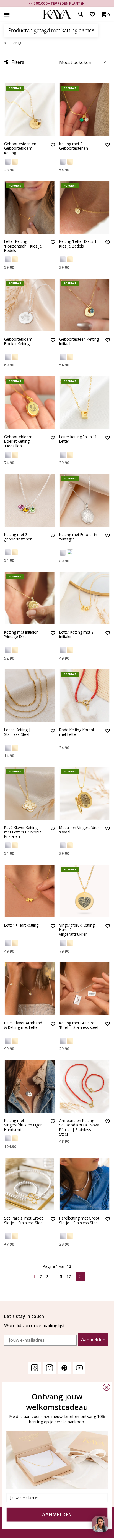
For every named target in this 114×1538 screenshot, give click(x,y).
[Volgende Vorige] (80, 1276)
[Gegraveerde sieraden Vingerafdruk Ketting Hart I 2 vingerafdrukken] (84, 891)
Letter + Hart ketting (21, 925)
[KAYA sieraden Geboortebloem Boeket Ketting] (29, 305)
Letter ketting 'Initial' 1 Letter (78, 439)
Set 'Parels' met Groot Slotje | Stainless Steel (23, 1220)
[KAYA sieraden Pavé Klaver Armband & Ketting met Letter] (29, 988)
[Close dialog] (106, 1387)
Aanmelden (93, 1339)
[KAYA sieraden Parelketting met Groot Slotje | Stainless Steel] (84, 1184)
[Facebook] (34, 1367)
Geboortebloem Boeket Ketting (18, 341)
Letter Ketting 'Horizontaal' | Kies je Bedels (23, 246)
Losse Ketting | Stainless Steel (17, 732)
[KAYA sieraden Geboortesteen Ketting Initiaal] (84, 305)
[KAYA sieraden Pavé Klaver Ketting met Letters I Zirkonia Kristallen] (29, 793)
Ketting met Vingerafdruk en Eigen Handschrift (23, 1125)
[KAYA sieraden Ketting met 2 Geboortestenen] (84, 109)
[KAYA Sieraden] (57, 14)
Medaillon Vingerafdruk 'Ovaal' (79, 830)
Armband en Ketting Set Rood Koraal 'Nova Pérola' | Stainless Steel (79, 1127)
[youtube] (79, 1367)
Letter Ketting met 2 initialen (76, 634)
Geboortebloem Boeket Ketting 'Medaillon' (18, 441)
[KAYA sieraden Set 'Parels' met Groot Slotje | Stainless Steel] (29, 1184)
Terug (16, 42)
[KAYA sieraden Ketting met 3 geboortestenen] (29, 500)
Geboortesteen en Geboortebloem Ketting (20, 148)
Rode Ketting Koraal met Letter (76, 732)
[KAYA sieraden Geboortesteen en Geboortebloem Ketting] (29, 109)
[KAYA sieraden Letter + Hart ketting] (29, 891)
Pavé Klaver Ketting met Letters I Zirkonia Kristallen (23, 832)
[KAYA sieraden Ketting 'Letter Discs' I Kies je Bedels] (84, 207)
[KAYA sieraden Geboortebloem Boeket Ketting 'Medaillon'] (29, 402)
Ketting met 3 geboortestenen (18, 537)
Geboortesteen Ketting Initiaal (79, 341)
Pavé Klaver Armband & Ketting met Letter (23, 1025)
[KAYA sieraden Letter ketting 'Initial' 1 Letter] (84, 402)
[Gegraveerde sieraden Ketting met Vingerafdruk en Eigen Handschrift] (29, 1086)
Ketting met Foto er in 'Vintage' (78, 537)
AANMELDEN (57, 1514)
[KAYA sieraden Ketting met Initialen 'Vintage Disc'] (29, 598)
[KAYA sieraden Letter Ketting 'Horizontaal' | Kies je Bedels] (29, 207)
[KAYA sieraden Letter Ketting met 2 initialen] (84, 598)
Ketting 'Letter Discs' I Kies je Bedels (77, 243)
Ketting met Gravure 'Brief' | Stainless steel (78, 1025)
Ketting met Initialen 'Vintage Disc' (21, 634)
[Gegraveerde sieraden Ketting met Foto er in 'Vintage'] (84, 500)
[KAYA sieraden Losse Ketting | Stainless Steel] (29, 695)
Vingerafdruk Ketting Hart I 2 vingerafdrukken (77, 930)
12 (68, 1276)
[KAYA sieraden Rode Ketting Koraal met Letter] (84, 695)
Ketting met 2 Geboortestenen (73, 146)
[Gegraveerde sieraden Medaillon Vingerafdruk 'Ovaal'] (84, 793)
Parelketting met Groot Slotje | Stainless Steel (79, 1220)
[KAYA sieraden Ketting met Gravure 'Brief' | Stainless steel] (84, 988)
